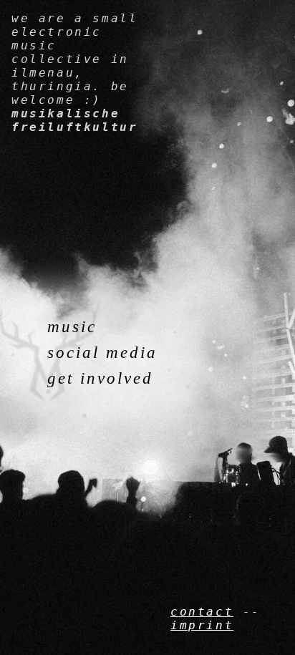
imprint (201, 625)
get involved (100, 378)
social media (102, 353)
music (72, 327)
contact (201, 611)
